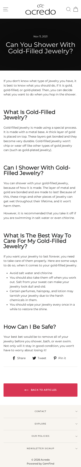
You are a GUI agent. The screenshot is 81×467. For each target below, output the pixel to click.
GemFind (48, 463)
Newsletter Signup (40, 448)
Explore (40, 423)
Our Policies (40, 436)
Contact (40, 411)
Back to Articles (43, 389)
